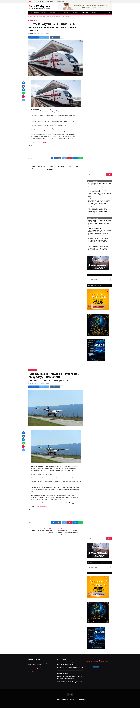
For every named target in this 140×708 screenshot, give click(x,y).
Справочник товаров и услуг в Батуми (73, 699)
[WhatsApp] (23, 93)
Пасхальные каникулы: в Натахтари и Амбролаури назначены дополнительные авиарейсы (41, 168)
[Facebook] (23, 83)
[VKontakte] (23, 86)
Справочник (75, 12)
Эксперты (65, 12)
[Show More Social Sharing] (61, 37)
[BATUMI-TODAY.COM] (39, 7)
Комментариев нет (45, 33)
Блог (59, 12)
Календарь (53, 12)
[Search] (109, 12)
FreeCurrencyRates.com (92, 661)
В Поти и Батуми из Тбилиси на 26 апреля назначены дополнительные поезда (68, 532)
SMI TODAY (85, 12)
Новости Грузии (33, 20)
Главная (36, 12)
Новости (43, 12)
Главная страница (32, 16)
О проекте (31, 671)
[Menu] (31, 13)
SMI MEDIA (94, 12)
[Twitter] (23, 100)
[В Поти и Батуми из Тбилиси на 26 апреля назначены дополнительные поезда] (55, 58)
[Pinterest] (23, 96)
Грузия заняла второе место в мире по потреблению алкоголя (52, 1)
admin (31, 33)
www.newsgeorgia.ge (41, 142)
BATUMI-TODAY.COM (66, 703)
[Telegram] (23, 89)
